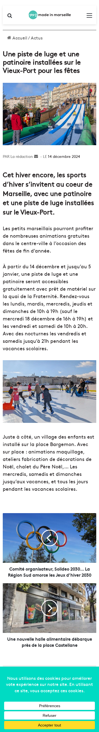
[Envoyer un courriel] (36, 156)
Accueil (19, 38)
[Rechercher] (9, 17)
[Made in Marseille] (50, 14)
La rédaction (21, 156)
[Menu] (89, 17)
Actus (37, 38)
